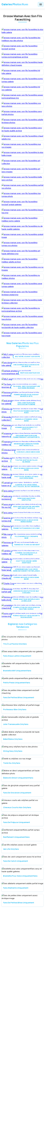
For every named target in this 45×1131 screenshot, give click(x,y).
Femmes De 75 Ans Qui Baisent (27, 544)
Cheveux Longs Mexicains (28, 452)
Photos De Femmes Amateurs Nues (26, 411)
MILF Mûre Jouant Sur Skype (27, 356)
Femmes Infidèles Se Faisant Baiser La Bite (26, 395)
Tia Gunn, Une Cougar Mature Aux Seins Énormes (26, 387)
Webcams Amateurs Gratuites (26, 499)
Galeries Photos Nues (15, 4)
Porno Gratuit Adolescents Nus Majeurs (26, 616)
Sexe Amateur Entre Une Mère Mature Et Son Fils (26, 507)
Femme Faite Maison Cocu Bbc (26, 528)
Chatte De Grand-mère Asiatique (26, 561)
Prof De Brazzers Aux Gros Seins (26, 469)
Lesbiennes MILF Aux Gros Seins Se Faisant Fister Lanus (26, 570)
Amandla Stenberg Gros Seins (26, 420)
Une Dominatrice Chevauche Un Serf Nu (26, 365)
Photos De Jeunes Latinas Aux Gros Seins (26, 477)
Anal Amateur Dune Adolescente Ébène (26, 403)
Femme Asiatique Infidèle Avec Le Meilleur (26, 600)
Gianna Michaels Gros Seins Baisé (26, 578)
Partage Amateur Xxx (30, 373)
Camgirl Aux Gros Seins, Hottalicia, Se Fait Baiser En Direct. (26, 486)
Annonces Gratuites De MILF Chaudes (26, 591)
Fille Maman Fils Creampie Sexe (26, 537)
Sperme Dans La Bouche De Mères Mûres (26, 521)
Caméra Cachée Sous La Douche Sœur (26, 553)
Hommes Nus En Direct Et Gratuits (26, 428)
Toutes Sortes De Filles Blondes (26, 461)
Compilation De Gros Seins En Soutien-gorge (26, 608)
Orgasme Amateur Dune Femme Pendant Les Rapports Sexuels (26, 437)
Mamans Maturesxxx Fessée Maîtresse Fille (26, 444)
